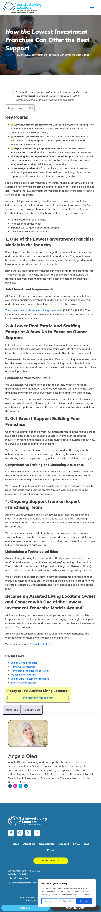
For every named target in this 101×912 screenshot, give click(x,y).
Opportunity (46, 843)
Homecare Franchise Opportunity (30, 670)
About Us (29, 843)
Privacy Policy (32, 900)
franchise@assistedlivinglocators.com (30, 882)
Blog (8, 54)
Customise (49, 901)
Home (15, 843)
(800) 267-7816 (20, 878)
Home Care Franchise (23, 666)
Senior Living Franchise (24, 662)
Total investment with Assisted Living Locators (32, 310)
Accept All (84, 901)
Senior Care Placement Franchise (30, 678)
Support (64, 843)
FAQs (76, 843)
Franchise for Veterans (24, 674)
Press (50, 850)
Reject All (67, 901)
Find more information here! (38, 697)
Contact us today (40, 644)
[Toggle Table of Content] (29, 108)
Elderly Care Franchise (23, 682)
